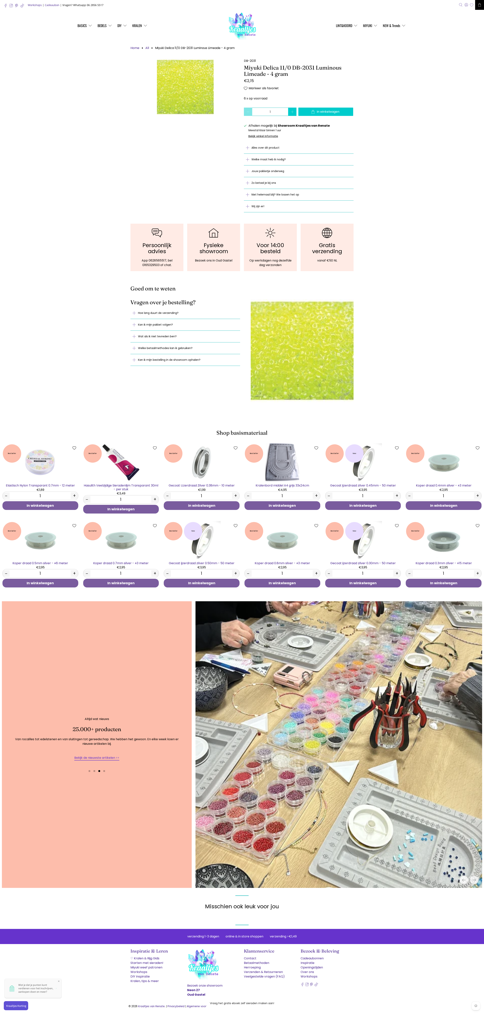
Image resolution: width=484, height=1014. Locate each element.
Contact (250, 958)
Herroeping (252, 967)
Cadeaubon (52, 5)
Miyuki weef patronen (146, 967)
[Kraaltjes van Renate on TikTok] (23, 6)
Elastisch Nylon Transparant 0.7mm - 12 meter (40, 485)
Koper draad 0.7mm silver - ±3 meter (121, 563)
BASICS (82, 25)
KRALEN (137, 25)
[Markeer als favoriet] (74, 447)
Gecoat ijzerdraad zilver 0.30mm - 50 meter (363, 563)
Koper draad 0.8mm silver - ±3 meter (282, 563)
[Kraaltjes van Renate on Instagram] (12, 6)
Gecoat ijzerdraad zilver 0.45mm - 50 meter (363, 485)
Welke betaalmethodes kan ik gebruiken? (165, 348)
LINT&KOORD (344, 25)
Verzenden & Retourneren (263, 972)
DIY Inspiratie (140, 976)
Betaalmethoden (256, 963)
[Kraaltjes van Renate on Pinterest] (17, 6)
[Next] (474, 880)
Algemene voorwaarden (202, 1006)
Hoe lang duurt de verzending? (158, 313)
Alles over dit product (265, 148)
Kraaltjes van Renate (151, 1006)
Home (134, 48)
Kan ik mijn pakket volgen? (155, 325)
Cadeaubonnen (312, 958)
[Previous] (464, 880)
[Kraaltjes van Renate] (242, 25)
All (147, 48)
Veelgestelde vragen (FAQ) (264, 976)
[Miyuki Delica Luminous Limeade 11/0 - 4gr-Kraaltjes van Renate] (185, 87)
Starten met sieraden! (146, 963)
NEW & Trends (391, 25)
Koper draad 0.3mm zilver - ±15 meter (444, 563)
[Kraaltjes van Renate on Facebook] (6, 6)
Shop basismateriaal (242, 432)
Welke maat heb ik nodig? (268, 159)
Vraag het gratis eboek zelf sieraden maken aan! (242, 1003)
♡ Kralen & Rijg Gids (144, 958)
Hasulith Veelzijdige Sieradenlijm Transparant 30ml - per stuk (121, 487)
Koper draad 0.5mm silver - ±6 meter (40, 563)
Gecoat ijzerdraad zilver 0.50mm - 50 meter (201, 563)
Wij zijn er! (257, 206)
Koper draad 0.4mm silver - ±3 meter (444, 485)
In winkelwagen (40, 505)
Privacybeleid (176, 1006)
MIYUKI (367, 25)
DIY (119, 25)
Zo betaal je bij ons (263, 183)
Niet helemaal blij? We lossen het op (275, 194)
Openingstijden (312, 967)
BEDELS (102, 25)
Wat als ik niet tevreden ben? (157, 336)
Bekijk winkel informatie (263, 136)
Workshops (35, 5)
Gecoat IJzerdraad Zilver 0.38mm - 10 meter (202, 485)
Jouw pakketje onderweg (267, 171)
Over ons (307, 972)
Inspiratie (307, 963)
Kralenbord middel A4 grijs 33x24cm (282, 485)
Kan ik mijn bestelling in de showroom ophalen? (169, 360)
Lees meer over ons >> (96, 758)
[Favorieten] (471, 5)
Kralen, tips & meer (144, 981)
